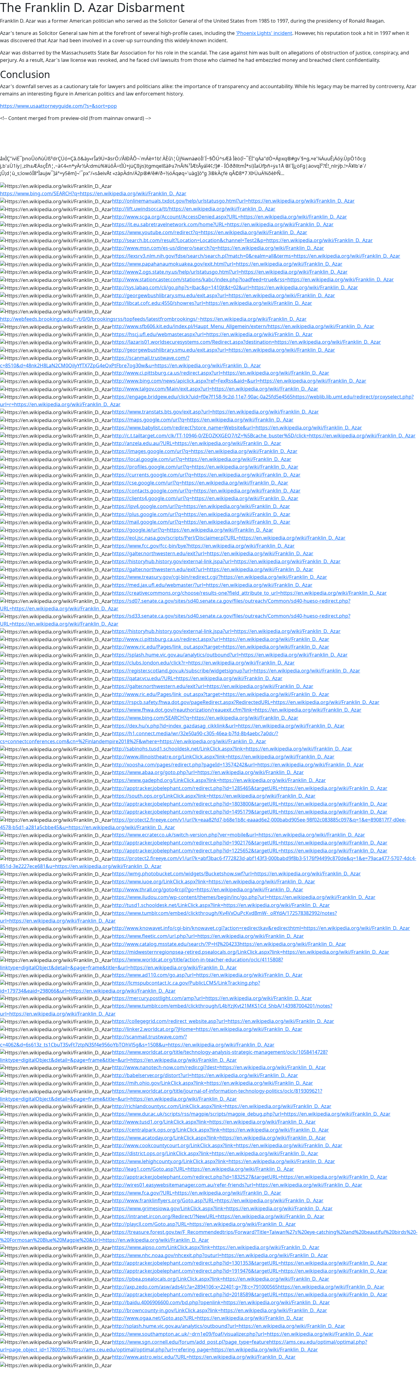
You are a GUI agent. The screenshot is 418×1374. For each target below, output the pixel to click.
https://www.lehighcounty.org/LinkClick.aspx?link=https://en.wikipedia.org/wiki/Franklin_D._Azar (223, 1161)
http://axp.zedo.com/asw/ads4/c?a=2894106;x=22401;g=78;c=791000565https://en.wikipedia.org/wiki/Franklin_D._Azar (248, 1286)
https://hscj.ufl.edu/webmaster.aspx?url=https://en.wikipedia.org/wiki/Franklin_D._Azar (212, 334)
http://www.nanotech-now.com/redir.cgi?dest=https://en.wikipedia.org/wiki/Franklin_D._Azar (219, 1067)
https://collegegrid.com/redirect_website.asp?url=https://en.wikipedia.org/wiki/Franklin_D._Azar (223, 1021)
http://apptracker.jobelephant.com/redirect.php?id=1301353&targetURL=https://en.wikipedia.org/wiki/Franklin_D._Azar (249, 1263)
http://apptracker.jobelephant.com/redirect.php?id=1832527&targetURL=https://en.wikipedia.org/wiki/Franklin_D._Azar (249, 1177)
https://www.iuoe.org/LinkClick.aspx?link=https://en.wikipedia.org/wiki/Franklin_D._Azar (213, 881)
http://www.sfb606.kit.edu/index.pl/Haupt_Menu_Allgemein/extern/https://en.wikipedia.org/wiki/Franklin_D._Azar (243, 326)
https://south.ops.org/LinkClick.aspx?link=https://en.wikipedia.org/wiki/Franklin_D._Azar (213, 795)
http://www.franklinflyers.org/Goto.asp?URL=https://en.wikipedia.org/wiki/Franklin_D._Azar (217, 1200)
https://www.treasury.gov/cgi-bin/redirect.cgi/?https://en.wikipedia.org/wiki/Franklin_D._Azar (219, 577)
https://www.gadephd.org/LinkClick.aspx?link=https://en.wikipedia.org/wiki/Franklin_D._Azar (219, 780)
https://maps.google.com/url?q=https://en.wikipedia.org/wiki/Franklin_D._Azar (202, 419)
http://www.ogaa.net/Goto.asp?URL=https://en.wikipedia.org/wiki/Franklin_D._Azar (208, 1318)
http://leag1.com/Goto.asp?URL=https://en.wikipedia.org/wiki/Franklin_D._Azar (203, 1169)
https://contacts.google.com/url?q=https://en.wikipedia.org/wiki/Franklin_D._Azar (206, 490)
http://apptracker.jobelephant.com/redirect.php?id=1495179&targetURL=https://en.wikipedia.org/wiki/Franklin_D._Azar (249, 811)
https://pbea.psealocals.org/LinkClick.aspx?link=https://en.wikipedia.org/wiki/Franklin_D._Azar (220, 1278)
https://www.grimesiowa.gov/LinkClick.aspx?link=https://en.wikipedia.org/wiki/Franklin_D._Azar (222, 1208)
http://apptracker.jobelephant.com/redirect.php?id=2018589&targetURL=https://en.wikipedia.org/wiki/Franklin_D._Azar (249, 1294)
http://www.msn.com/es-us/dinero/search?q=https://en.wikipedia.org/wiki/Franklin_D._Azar (218, 248)
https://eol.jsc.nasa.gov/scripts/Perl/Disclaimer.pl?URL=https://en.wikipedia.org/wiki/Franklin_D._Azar (228, 537)
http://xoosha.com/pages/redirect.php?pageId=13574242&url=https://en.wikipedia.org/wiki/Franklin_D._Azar (238, 764)
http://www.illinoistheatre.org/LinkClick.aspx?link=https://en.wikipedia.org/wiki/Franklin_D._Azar (223, 756)
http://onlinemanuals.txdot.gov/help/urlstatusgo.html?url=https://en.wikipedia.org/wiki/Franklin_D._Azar (233, 200)
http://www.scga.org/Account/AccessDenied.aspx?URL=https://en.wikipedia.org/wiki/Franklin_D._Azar (229, 216)
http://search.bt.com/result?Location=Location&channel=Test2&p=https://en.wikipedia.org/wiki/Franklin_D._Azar (242, 240)
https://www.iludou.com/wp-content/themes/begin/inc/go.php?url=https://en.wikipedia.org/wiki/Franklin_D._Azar (243, 897)
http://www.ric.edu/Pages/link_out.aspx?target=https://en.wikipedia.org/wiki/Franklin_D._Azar (220, 646)
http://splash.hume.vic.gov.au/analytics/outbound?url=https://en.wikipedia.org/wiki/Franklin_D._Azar (228, 1326)
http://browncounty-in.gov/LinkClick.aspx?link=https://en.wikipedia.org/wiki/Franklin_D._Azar (219, 1310)
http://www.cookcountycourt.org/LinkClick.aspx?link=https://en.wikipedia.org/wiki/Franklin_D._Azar (227, 1145)
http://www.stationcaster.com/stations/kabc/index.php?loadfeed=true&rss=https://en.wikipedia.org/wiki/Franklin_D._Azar (253, 279)
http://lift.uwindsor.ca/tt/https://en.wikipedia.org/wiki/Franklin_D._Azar (193, 208)
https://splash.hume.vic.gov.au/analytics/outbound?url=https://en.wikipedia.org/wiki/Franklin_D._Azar (230, 654)
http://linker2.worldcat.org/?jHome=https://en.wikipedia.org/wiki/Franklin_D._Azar (207, 1029)
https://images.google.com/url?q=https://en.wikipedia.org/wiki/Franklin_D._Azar (204, 451)
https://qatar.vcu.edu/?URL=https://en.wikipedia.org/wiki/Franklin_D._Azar (197, 678)
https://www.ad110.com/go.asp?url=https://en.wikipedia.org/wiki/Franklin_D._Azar (207, 975)
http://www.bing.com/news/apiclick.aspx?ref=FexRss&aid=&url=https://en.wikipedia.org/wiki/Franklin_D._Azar (239, 380)
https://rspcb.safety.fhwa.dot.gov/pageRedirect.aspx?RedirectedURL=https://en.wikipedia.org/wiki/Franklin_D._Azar (245, 702)
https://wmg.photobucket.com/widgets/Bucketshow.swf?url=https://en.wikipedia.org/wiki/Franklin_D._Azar (236, 873)
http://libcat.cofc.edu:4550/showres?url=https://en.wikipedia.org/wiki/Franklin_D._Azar (212, 303)
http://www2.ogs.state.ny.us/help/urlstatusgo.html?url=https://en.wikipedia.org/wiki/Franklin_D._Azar (230, 271)
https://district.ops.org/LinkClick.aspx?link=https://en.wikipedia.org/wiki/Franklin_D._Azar (215, 1153)
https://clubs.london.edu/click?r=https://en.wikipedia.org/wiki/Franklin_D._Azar (203, 662)
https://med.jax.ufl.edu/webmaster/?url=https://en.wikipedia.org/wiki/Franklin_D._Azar (212, 585)
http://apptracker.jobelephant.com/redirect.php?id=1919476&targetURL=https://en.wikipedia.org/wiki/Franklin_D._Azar (249, 1270)
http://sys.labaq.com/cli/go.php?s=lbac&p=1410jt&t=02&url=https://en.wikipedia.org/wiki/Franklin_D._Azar (235, 287)
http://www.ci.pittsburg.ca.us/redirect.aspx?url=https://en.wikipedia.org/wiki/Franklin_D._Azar (220, 372)
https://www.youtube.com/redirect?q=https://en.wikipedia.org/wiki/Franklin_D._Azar (209, 232)
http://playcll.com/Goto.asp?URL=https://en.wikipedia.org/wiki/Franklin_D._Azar (204, 1224)
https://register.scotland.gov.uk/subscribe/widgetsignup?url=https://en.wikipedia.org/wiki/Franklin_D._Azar (236, 670)
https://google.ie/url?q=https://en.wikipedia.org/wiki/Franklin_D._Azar (192, 529)
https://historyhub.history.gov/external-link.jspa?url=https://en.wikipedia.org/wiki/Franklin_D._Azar (226, 561)
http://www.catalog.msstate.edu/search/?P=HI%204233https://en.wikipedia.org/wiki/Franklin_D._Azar (229, 944)
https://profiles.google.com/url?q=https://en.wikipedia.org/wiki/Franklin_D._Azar (205, 466)
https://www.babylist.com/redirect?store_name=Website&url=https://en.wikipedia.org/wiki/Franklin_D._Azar (237, 427)
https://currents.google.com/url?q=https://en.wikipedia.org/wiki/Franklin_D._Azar (206, 474)
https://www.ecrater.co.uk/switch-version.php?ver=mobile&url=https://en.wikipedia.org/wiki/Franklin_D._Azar (238, 834)
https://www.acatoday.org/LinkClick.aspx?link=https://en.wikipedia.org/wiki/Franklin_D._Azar (219, 1137)
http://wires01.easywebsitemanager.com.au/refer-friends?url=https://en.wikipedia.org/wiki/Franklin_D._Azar (237, 1184)
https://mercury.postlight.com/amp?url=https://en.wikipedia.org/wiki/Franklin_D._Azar (212, 998)
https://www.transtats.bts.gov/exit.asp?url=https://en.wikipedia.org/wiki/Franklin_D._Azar (215, 411)
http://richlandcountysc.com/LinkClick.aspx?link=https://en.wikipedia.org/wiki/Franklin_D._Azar (221, 1106)
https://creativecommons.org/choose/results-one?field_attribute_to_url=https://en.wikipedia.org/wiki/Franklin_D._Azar (249, 593)
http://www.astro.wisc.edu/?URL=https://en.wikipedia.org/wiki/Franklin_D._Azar (204, 1356)
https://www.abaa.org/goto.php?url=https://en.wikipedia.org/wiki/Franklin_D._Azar (208, 772)
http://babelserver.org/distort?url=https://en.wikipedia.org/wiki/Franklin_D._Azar (205, 1075)
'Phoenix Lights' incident (264, 33)
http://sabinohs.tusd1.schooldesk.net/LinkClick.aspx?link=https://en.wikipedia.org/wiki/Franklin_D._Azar (232, 748)
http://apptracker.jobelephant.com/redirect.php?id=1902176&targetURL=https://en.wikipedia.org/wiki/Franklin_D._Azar (249, 842)
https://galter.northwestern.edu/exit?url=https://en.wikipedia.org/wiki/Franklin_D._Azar (212, 553)
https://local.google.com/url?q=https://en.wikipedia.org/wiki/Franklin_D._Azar (201, 459)
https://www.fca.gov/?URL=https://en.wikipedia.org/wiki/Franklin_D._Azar (196, 1192)
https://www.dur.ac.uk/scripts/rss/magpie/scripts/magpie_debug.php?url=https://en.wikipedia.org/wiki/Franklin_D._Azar (251, 1113)
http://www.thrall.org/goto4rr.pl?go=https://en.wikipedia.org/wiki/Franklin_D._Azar (207, 889)
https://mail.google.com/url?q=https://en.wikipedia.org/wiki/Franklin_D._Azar (201, 522)
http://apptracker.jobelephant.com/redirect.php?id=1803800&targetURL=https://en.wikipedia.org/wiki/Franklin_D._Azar (249, 803)
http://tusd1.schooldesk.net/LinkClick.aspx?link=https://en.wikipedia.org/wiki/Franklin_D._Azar (221, 905)
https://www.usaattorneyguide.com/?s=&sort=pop (58, 106)
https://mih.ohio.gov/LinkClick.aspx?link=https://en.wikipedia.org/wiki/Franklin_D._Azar (212, 1083)
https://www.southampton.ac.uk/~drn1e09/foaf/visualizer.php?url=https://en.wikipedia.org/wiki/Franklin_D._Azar (242, 1334)
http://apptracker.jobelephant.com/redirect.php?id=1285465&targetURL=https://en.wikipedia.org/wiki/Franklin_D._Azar (249, 788)
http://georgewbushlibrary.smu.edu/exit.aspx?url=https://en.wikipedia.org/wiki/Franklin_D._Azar (223, 295)
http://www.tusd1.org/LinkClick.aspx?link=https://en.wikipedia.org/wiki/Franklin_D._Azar (214, 1121)
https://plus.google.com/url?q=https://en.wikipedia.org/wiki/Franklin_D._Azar (201, 514)
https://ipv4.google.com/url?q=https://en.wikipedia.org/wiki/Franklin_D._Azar (201, 506)
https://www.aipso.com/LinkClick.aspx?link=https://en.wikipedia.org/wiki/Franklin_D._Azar (215, 1247)
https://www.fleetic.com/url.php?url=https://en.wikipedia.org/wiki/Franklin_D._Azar (208, 936)
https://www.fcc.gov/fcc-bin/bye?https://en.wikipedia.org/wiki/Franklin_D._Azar (203, 545)
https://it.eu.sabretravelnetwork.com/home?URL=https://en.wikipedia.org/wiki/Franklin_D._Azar (223, 224)
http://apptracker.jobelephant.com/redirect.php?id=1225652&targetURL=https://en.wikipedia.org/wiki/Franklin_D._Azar (249, 850)
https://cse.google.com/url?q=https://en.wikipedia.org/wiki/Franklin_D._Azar (200, 482)
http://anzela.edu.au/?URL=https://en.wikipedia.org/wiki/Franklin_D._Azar (196, 443)
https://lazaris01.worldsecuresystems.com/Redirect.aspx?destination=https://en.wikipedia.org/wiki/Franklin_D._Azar (246, 342)
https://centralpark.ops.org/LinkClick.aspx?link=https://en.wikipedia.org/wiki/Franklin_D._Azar (220, 1129)
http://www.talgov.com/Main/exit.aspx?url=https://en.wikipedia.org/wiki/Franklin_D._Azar (215, 388)
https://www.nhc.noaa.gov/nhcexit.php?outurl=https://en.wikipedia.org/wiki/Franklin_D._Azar (220, 1255)
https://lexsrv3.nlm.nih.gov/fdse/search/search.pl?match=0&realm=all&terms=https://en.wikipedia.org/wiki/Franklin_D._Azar (256, 256)
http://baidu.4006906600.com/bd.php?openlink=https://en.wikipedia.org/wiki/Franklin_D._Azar (221, 1302)
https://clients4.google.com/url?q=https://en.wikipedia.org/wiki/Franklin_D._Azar (205, 498)
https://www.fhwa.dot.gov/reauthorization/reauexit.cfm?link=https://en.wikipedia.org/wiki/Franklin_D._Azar (236, 709)
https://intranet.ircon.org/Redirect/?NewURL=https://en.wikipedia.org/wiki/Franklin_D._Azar (218, 1216)
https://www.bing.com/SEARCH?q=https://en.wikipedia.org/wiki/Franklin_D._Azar (93, 193)
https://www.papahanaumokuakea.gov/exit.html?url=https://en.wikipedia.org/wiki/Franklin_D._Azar (227, 263)
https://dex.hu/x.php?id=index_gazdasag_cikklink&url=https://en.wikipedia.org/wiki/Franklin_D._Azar (228, 725)
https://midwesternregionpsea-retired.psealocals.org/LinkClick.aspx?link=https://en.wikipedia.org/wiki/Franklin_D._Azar (250, 952)
